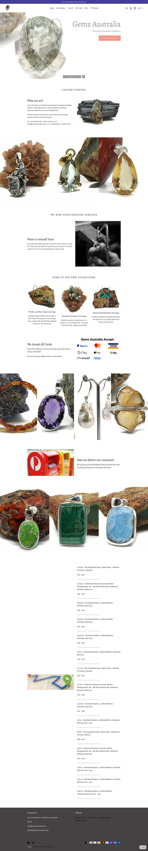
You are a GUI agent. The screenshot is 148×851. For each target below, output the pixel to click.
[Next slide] (79, 77)
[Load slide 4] (72, 76)
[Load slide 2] (69, 76)
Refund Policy (92, 817)
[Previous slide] (65, 77)
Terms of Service (81, 820)
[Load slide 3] (71, 76)
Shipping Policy (105, 817)
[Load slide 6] (75, 76)
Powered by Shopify (47, 847)
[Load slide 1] (68, 76)
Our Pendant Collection (108, 41)
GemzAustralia (36, 847)
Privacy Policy (80, 817)
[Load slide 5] (74, 76)
